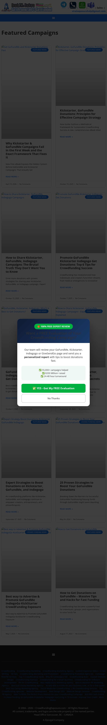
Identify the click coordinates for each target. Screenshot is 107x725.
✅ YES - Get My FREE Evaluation (53, 388)
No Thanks (54, 398)
